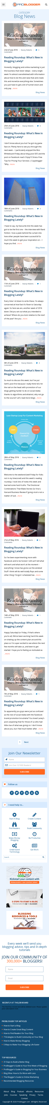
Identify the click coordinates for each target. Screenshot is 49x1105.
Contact (24, 1098)
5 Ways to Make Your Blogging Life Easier (21, 1044)
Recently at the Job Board (15, 1003)
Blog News (40, 92)
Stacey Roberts (26, 50)
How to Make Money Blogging (17, 1041)
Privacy (32, 1095)
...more (14, 88)
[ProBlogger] (26, 5)
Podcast (20, 1091)
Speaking (23, 1095)
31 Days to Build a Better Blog (16, 1062)
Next (26, 742)
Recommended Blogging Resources (19, 1081)
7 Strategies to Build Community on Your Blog (23, 1037)
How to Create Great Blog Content (18, 1029)
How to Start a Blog (12, 1026)
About (6, 1091)
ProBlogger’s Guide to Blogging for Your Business (25, 1069)
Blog (13, 1091)
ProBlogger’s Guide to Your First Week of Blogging (25, 1066)
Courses (13, 1095)
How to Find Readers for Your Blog (18, 1033)
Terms (40, 1095)
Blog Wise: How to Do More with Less (20, 1073)
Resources (39, 1091)
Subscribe (24, 772)
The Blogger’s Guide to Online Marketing (21, 1077)
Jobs (6, 1095)
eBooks (29, 1091)
